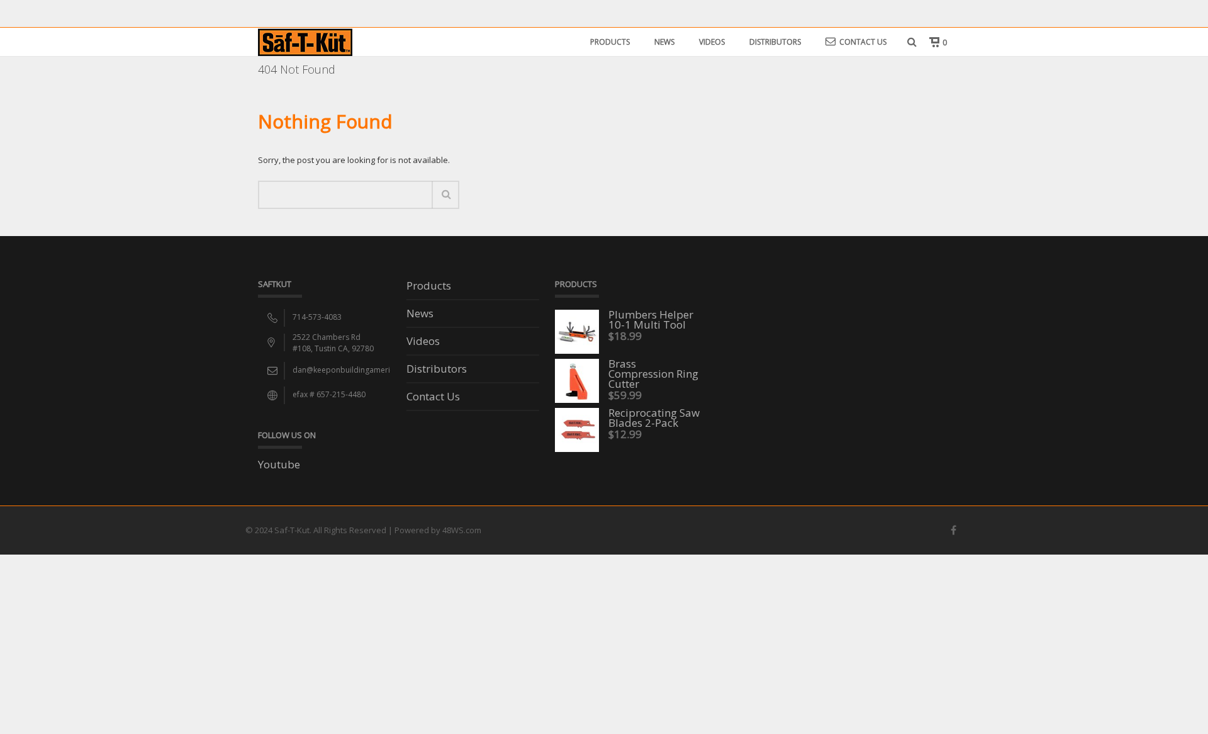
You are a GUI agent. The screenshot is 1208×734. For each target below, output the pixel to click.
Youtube (279, 464)
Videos (712, 42)
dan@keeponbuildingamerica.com (354, 369)
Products (610, 42)
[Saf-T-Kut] (305, 41)
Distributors (775, 42)
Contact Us (862, 42)
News (664, 42)
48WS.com (461, 530)
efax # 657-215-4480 (329, 394)
